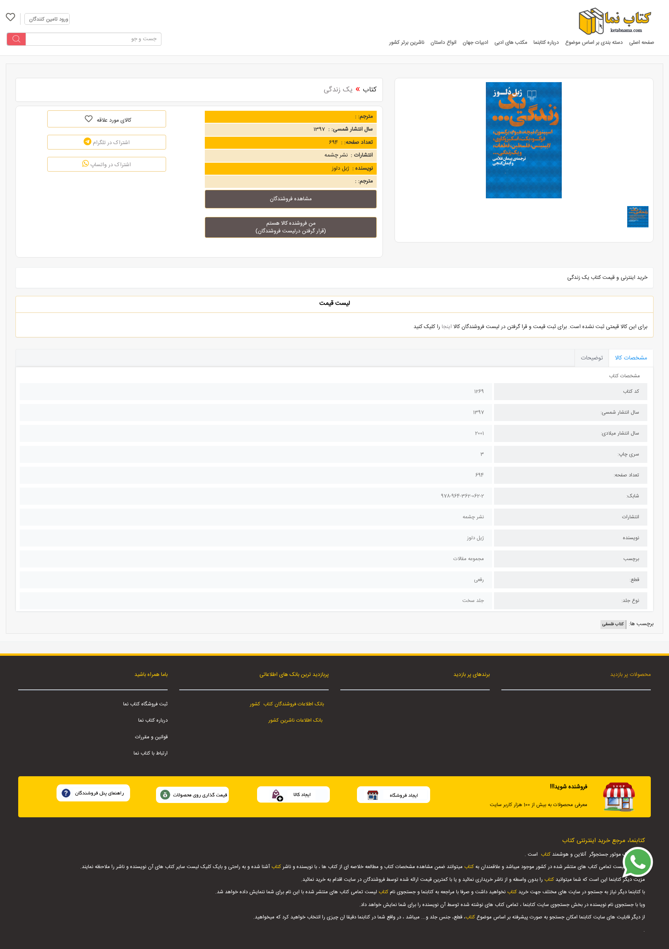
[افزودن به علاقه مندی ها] (88, 119)
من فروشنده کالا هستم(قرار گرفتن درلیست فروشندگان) (291, 227)
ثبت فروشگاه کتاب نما (145, 704)
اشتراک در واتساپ (110, 165)
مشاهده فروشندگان (291, 199)
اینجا (447, 327)
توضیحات (592, 358)
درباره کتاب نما (153, 720)
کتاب (370, 90)
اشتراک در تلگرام (110, 143)
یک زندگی (338, 90)
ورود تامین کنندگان (48, 19)
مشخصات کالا (631, 358)
